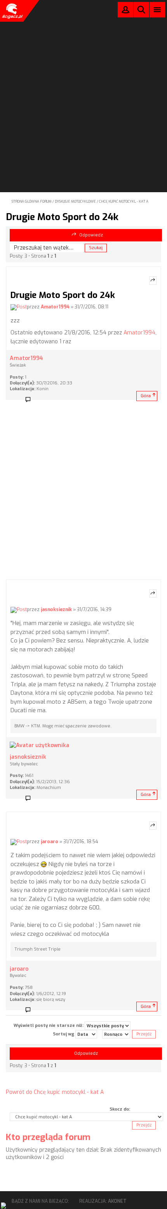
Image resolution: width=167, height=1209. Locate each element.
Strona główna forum (32, 201)
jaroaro (49, 842)
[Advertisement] (83, 85)
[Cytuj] (153, 280)
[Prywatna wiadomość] (30, 400)
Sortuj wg (64, 1034)
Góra (146, 396)
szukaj (141, 9)
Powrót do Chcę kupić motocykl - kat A (55, 1092)
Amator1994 (55, 307)
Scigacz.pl (11, 11)
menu (157, 9)
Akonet (117, 1201)
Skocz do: (120, 1109)
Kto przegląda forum (48, 1137)
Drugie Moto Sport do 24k (62, 217)
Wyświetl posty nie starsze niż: (49, 1025)
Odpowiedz (91, 235)
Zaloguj (125, 11)
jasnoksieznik (56, 610)
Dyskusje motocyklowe (75, 201)
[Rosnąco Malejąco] (116, 1034)
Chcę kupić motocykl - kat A (123, 201)
